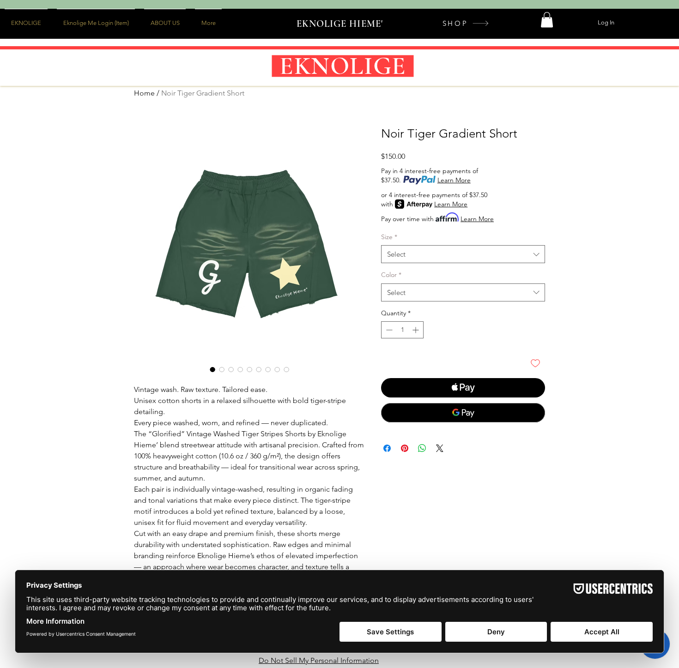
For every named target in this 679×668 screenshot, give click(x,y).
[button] (546, 19)
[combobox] (463, 254)
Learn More (454, 180)
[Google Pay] (463, 412)
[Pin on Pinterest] (404, 448)
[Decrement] (388, 330)
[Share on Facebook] (387, 448)
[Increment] (416, 330)
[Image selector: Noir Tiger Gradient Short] (212, 369)
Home (144, 93)
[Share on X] (439, 448)
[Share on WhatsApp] (422, 448)
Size (389, 237)
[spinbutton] (402, 330)
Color (391, 275)
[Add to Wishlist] (535, 363)
